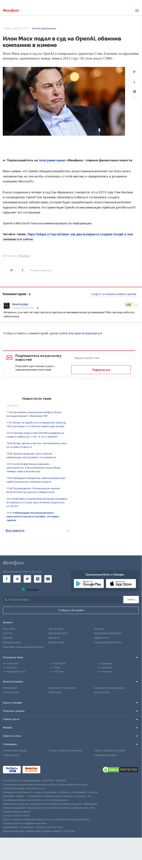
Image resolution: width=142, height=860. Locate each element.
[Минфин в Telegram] (17, 579)
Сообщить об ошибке (71, 610)
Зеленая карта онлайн (15, 750)
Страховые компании (105, 755)
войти (63, 333)
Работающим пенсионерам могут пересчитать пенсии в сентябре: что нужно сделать (32, 516)
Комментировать (41, 270)
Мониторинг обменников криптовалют (23, 647)
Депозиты (54, 638)
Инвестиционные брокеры (108, 633)
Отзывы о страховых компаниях (66, 750)
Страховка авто (11, 755)
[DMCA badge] (120, 770)
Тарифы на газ (101, 638)
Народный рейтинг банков (108, 642)
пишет (97, 58)
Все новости (15, 530)
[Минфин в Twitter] (27, 579)
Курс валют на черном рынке (109, 688)
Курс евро (99, 628)
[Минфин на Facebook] (6, 579)
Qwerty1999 (20, 304)
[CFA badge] (50, 770)
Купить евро (55, 692)
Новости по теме (36, 399)
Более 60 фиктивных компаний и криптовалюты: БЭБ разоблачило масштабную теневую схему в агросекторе (33, 468)
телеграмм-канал (51, 160)
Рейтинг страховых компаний (109, 750)
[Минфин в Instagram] (37, 579)
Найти (131, 599)
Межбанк (8, 638)
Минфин (24, 256)
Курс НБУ (8, 633)
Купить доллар (10, 692)
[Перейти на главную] (11, 10)
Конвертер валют (12, 642)
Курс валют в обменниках (62, 688)
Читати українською (44, 28)
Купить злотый (101, 692)
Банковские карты (58, 633)
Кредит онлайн (56, 642)
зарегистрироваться (88, 333)
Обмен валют (10, 688)
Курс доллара (56, 628)
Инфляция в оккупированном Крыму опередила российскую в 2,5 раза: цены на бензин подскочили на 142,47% (36, 502)
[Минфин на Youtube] (48, 579)
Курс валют (9, 628)
